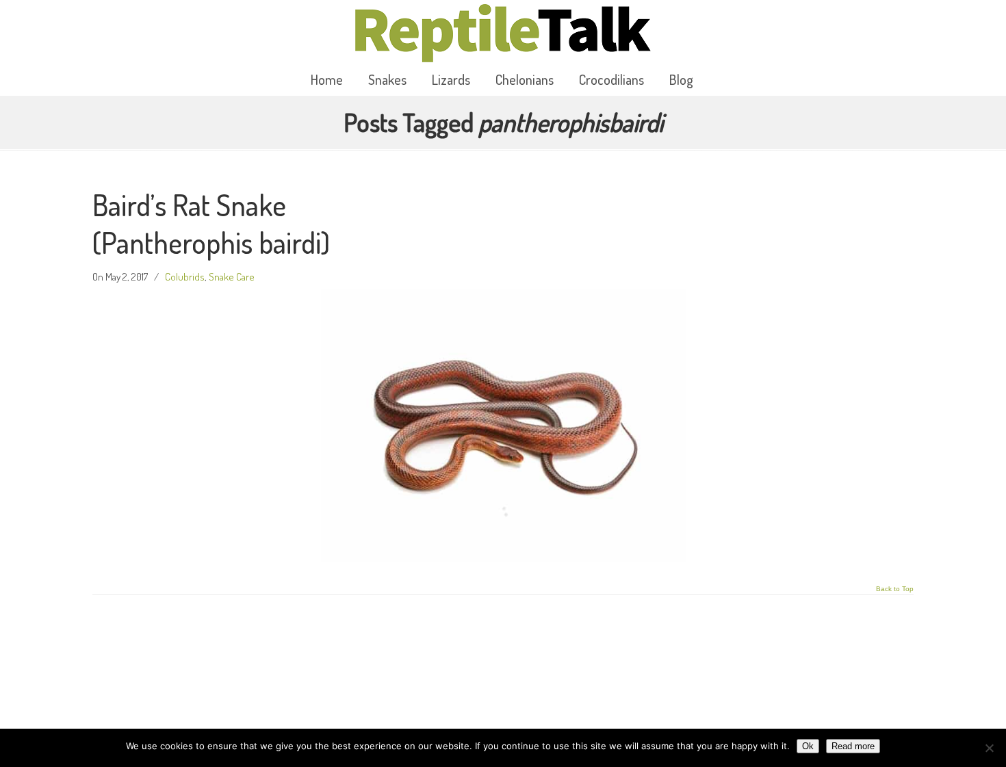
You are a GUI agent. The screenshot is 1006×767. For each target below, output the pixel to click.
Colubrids (185, 276)
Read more (853, 746)
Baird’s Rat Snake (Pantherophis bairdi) (211, 223)
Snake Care (232, 276)
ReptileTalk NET (503, 33)
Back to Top (895, 589)
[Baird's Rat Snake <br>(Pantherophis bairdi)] (503, 558)
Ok (808, 746)
